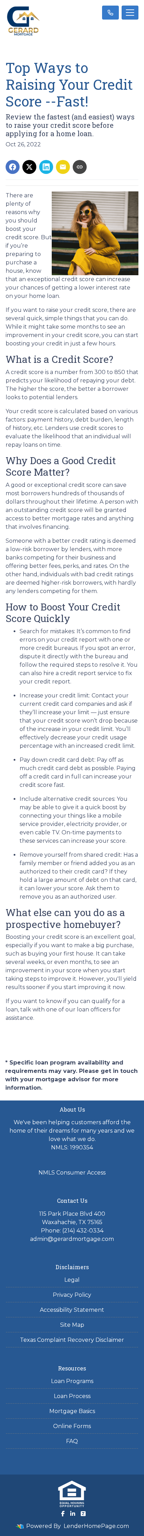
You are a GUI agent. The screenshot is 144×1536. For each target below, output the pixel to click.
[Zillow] (83, 1513)
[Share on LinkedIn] (46, 167)
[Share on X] (29, 167)
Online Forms (72, 1426)
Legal (72, 1280)
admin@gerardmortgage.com (72, 1239)
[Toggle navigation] (130, 13)
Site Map (72, 1325)
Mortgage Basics (72, 1411)
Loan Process (72, 1396)
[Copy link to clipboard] (80, 167)
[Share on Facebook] (13, 167)
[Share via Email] (63, 167)
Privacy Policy (72, 1295)
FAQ (72, 1441)
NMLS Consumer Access (72, 1172)
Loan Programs (72, 1381)
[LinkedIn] (72, 1513)
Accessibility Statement (72, 1310)
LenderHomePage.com (96, 1526)
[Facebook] (63, 1513)
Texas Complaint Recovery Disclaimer (72, 1340)
